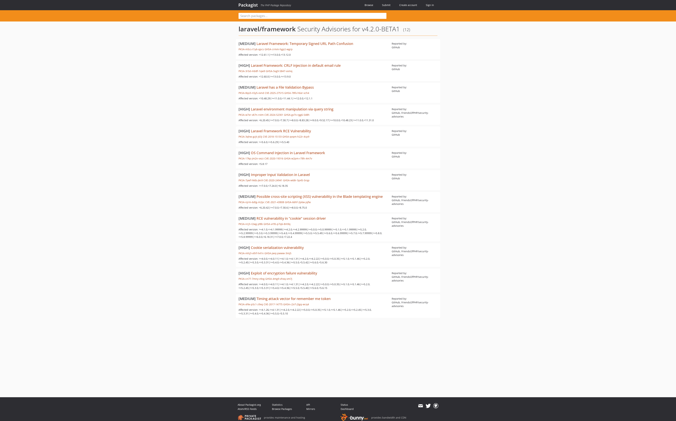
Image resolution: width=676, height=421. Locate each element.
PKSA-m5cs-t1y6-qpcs (251, 49)
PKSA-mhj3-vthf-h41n (251, 253)
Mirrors (310, 409)
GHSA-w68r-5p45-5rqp (296, 180)
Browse (369, 5)
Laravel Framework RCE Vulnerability (281, 131)
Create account (408, 5)
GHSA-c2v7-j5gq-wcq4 (296, 304)
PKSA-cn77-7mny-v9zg (252, 278)
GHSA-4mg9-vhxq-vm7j (278, 278)
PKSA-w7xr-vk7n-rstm (251, 114)
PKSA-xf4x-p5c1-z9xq (251, 304)
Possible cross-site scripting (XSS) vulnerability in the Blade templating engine (319, 196)
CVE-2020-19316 (273, 158)
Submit (386, 5)
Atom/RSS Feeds (247, 409)
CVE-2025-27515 (274, 93)
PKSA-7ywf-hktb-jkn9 (251, 180)
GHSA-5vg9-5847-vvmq (279, 71)
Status (344, 404)
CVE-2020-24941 (273, 180)
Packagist (248, 5)
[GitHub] (435, 406)
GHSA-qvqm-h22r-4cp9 (295, 136)
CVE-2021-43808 (274, 202)
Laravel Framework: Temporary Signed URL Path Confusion (304, 43)
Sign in (430, 5)
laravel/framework (267, 29)
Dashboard (347, 409)
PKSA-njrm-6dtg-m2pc (252, 202)
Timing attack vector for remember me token (293, 298)
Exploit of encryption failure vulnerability (284, 273)
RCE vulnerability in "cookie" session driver (291, 218)
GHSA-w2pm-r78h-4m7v (298, 158)
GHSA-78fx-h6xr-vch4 (296, 93)
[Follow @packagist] (428, 406)
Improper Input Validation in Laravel (280, 174)
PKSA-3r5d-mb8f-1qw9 (252, 71)
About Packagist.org (249, 404)
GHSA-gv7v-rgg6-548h (296, 114)
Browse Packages (282, 409)
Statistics (277, 404)
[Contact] (420, 406)
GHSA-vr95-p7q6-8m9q (277, 224)
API (308, 404)
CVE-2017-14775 (273, 304)
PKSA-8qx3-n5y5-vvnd (251, 93)
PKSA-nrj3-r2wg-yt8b (251, 224)
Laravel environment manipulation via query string (292, 109)
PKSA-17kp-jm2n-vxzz (251, 158)
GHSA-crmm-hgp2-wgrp (279, 49)
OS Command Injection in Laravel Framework (288, 152)
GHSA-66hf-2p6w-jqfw (298, 202)
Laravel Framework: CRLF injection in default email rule (296, 65)
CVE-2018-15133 (272, 136)
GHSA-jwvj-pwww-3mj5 (277, 253)
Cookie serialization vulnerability (277, 247)
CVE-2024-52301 (273, 114)
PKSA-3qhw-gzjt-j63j (250, 136)
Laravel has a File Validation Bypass (285, 87)
